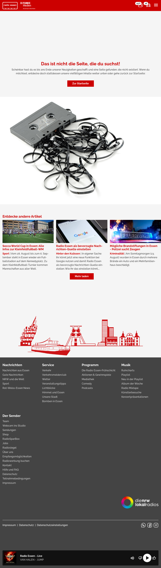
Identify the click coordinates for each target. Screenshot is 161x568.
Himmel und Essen (53, 392)
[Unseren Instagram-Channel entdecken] (155, 525)
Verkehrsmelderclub (54, 374)
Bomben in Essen (52, 401)
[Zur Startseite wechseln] (10, 5)
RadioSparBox (11, 438)
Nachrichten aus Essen (16, 370)
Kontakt (7, 465)
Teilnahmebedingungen (16, 478)
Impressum (9, 482)
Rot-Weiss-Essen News (16, 388)
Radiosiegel (10, 447)
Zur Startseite (80, 83)
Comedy (87, 383)
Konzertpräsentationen (134, 396)
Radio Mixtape (129, 388)
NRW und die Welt (13, 379)
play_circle (147, 558)
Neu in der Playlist (132, 379)
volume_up (132, 558)
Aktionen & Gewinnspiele (96, 374)
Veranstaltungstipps (54, 383)
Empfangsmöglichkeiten (17, 456)
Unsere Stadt (50, 396)
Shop (6, 434)
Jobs (5, 443)
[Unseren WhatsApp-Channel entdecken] (143, 525)
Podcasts (87, 388)
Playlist (125, 374)
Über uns (8, 452)
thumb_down (140, 558)
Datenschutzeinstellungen (52, 525)
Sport (6, 383)
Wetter (46, 379)
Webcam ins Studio (14, 425)
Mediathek (88, 379)
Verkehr (46, 370)
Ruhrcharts (127, 370)
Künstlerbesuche (131, 392)
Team (6, 421)
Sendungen (9, 430)
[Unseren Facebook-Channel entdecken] (149, 525)
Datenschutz (10, 474)
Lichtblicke (48, 388)
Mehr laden (82, 276)
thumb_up (154, 558)
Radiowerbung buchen (16, 460)
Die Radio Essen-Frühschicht (98, 370)
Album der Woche (132, 383)
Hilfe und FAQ (11, 469)
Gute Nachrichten (13, 374)
